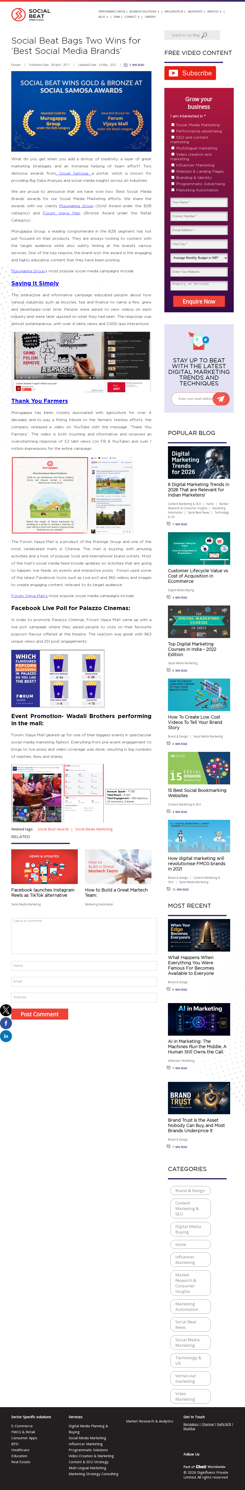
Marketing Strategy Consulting (93, 1473)
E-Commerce (22, 1425)
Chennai (208, 1424)
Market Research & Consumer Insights (198, 506)
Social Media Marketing (26, 904)
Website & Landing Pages (200, 171)
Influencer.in (174, 11)
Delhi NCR (224, 1424)
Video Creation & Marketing (91, 1455)
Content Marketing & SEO (184, 504)
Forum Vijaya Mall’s (29, 596)
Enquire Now (199, 301)
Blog (102, 16)
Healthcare (20, 1449)
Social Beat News (198, 512)
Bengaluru (191, 1424)
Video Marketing (185, 1396)
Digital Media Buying (181, 590)
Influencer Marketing (195, 165)
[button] (6, 1010)
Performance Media (112, 11)
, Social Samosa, (74, 173)
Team (117, 16)
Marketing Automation (99, 904)
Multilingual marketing (196, 148)
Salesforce (195, 11)
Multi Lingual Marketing (87, 1467)
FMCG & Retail (23, 1431)
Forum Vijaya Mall (61, 213)
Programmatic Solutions (88, 1449)
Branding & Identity (194, 178)
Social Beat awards (53, 829)
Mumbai (189, 1428)
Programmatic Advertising (200, 184)
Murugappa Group (76, 206)
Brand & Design (178, 736)
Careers (150, 16)
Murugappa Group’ (28, 271)
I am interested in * (188, 116)
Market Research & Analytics (149, 1421)
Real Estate (20, 1461)
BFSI (15, 1443)
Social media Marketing (94, 829)
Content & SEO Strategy (89, 1461)
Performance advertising (199, 131)
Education (19, 1455)
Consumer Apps (24, 1437)
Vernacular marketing (185, 1378)
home (210, 504)
